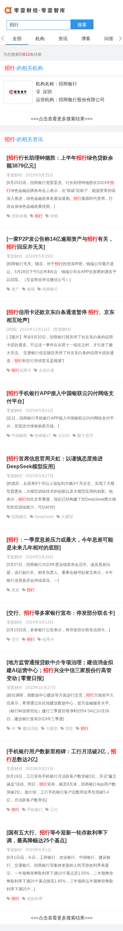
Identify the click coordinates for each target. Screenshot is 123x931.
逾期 (31, 289)
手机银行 (35, 809)
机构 (40, 38)
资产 (15, 289)
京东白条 (46, 370)
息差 (15, 590)
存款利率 (34, 898)
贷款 (69, 728)
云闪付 (64, 435)
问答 (108, 38)
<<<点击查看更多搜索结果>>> (61, 118)
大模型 (66, 516)
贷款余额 (19, 216)
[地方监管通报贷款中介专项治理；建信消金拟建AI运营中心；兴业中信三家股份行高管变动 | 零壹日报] (60, 670)
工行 (53, 809)
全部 (17, 38)
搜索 (82, 24)
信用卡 (21, 370)
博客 (86, 38)
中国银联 (19, 435)
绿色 (53, 216)
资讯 (63, 38)
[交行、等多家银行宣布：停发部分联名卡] (61, 613)
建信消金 (30, 728)
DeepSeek (44, 516)
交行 (15, 639)
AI (13, 728)
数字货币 (84, 435)
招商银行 (68, 83)
